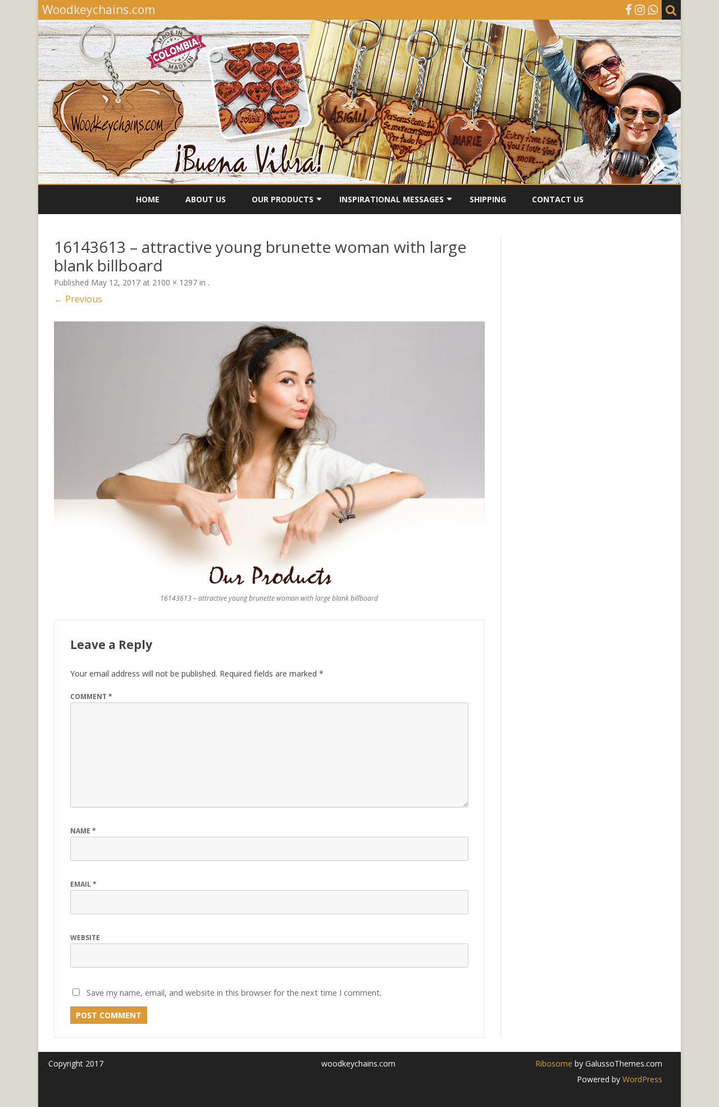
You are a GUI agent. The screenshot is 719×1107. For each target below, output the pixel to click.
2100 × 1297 (174, 282)
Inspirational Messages (391, 199)
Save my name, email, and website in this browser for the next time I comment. (234, 992)
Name (83, 831)
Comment (91, 696)
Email (83, 884)
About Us (205, 199)
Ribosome (553, 1063)
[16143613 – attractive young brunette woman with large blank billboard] (269, 454)
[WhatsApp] (653, 9)
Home (148, 199)
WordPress (641, 1079)
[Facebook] (628, 9)
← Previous (78, 299)
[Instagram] (640, 9)
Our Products (282, 199)
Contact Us (558, 199)
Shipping (488, 199)
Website (85, 937)
